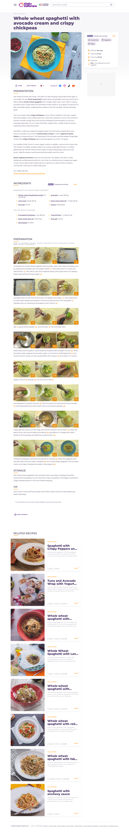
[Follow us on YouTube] (74, 86)
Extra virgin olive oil (58, 201)
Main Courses (19, 13)
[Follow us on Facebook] (60, 86)
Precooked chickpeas (26, 215)
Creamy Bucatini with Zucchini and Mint (29, 173)
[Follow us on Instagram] (65, 86)
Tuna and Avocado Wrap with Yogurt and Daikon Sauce (61, 582)
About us (45, 826)
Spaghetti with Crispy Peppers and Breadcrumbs (62, 547)
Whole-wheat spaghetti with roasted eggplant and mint (60, 687)
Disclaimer (96, 826)
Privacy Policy (70, 826)
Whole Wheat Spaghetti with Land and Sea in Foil (62, 652)
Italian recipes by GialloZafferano (34, 4)
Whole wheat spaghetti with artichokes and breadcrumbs (58, 617)
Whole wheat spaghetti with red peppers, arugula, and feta (61, 722)
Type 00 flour (56, 215)
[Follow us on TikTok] (69, 86)
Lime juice (22, 201)
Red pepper (22, 223)
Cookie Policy (78, 826)
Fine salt (21, 205)
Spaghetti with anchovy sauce (58, 793)
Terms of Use (52, 826)
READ (75, 568)
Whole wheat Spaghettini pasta (30, 195)
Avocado (54, 195)
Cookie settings (87, 826)
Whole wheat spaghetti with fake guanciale (62, 757)
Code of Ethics (103, 826)
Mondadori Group (113, 826)
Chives (53, 205)
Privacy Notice (61, 826)
